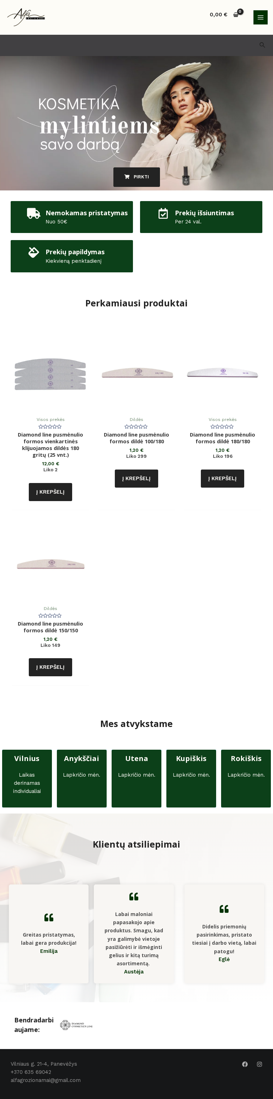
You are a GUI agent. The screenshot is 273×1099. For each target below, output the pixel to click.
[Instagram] (259, 1064)
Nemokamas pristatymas (87, 213)
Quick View (50, 406)
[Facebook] (245, 1064)
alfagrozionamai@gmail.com (46, 1080)
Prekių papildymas (75, 252)
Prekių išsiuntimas (204, 213)
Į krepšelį (50, 492)
